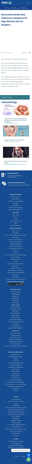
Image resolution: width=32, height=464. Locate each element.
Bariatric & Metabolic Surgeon (16, 401)
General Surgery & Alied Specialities (15, 264)
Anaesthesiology (15, 354)
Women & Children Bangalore (15, 328)
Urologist (16, 435)
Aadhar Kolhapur (16, 292)
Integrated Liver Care (15, 259)
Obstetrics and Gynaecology (16, 201)
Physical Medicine (16, 427)
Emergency (15, 253)
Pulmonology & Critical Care (16, 210)
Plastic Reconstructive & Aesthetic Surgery (16, 255)
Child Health (16, 275)
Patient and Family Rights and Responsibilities (15, 346)
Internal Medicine (15, 371)
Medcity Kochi (15, 298)
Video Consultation (15, 335)
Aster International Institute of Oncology (15, 235)
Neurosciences (15, 237)
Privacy (16, 456)
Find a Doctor (15, 215)
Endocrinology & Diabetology (15, 367)
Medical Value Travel (16, 333)
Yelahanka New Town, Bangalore (16, 448)
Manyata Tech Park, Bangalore (16, 445)
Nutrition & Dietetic (16, 376)
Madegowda (16, 296)
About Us (15, 217)
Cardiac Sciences (16, 197)
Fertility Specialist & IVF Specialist (16, 414)
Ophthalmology (15, 378)
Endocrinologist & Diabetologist (16, 412)
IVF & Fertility (15, 369)
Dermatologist (16, 405)
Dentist (16, 403)
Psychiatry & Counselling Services (15, 386)
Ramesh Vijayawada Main (15, 319)
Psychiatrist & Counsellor (16, 431)
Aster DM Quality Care (15, 225)
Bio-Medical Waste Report (15, 342)
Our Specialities (16, 8)
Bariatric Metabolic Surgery (15, 356)
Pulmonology (15, 277)
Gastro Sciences (16, 257)
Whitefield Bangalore (15, 326)
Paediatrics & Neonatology (15, 207)
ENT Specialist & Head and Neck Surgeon (16, 408)
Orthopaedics (15, 205)
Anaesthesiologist (16, 399)
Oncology (15, 203)
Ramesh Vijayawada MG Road (15, 321)
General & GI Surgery (15, 268)
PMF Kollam (16, 311)
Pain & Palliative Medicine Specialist (16, 425)
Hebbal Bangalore (15, 294)
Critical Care (16, 250)
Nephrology (16, 266)
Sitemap (23, 456)
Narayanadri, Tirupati (15, 309)
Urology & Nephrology (15, 244)
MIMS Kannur (15, 302)
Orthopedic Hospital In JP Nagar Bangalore (11, 68)
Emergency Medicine (16, 365)
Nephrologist (16, 418)
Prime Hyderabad (15, 313)
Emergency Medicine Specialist (16, 410)
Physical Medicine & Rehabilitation (15, 272)
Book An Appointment (25, 8)
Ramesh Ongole (16, 317)
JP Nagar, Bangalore (16, 443)
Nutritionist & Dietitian (16, 420)
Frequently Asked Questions (16, 339)
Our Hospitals (9, 8)
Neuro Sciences (15, 199)
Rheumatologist (16, 433)
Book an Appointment (15, 221)
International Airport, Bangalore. (16, 441)
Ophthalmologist (16, 422)
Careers (15, 219)
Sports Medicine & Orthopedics (15, 270)
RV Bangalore (15, 324)
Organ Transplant (15, 344)
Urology (16, 261)
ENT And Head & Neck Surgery (15, 363)
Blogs (15, 223)
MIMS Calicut (15, 300)
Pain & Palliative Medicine (15, 380)
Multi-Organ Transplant (16, 246)
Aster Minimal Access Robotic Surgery (15, 279)
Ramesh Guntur (16, 315)
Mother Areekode (15, 307)
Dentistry (15, 359)
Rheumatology (15, 388)
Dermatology (15, 361)
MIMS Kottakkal (16, 304)
